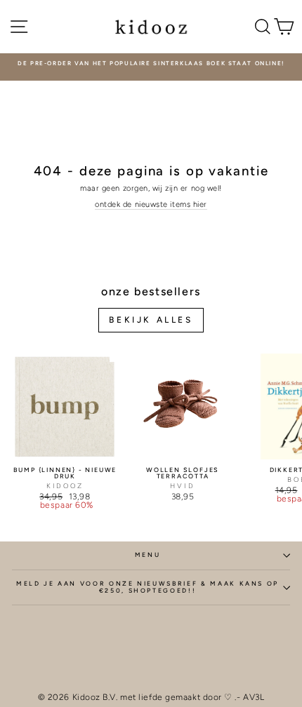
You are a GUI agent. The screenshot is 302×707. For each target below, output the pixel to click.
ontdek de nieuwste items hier (151, 204)
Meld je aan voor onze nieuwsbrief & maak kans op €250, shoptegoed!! (147, 587)
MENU (148, 554)
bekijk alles (150, 320)
